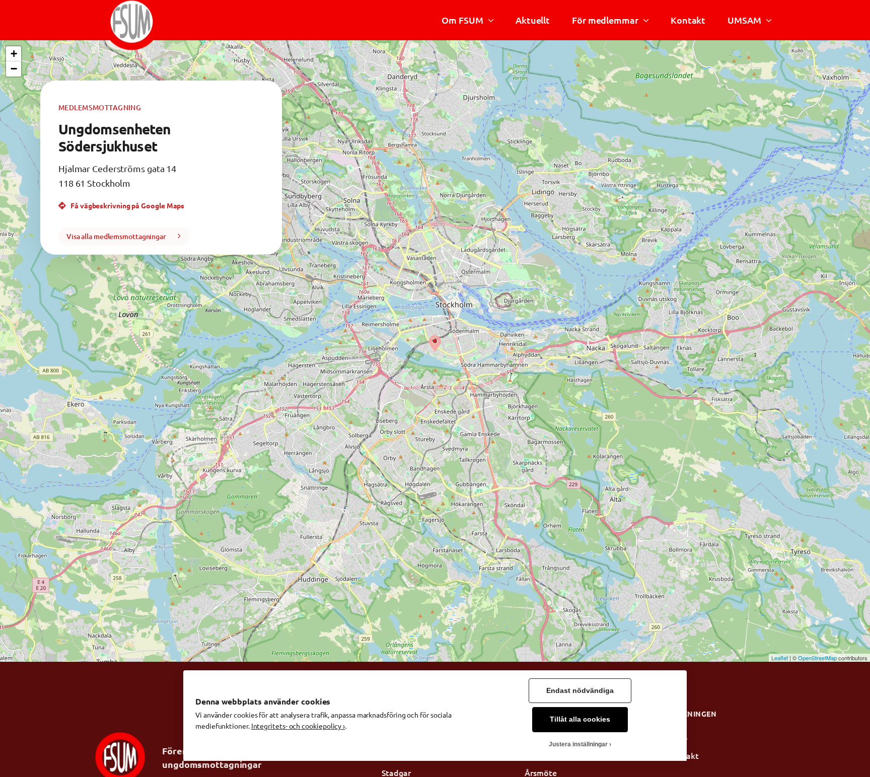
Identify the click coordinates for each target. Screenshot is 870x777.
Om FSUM (462, 20)
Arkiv (677, 738)
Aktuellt (533, 20)
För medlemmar (605, 20)
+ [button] (14, 53)
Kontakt (688, 20)
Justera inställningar (578, 744)
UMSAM (744, 20)
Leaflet (779, 658)
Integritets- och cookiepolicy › (298, 725)
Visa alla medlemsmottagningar (116, 236)
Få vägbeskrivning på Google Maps (126, 205)
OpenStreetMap (817, 658)
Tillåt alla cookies (580, 719)
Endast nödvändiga (580, 690)
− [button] (14, 68)
